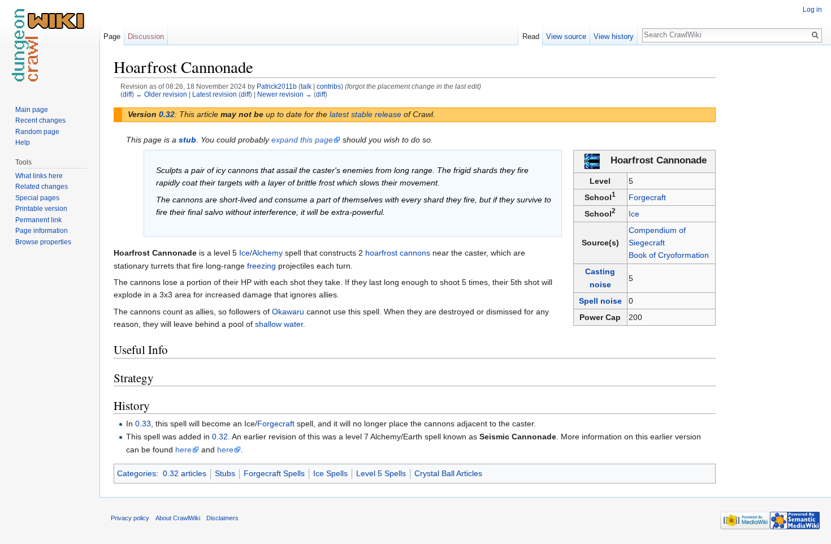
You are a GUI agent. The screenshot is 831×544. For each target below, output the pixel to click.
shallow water (279, 324)
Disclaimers (222, 518)
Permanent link (38, 220)
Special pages (37, 198)
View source (566, 36)
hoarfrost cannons (397, 252)
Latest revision (214, 94)
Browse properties (43, 242)
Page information (41, 231)
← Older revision (161, 94)
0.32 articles (184, 473)
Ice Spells (330, 473)
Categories (136, 473)
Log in (812, 10)
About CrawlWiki (177, 518)
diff (127, 94)
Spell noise (600, 300)
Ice (634, 213)
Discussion (146, 36)
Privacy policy (130, 518)
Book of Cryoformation (669, 255)
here (183, 449)
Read (530, 36)
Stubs (225, 473)
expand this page (302, 139)
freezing (261, 265)
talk (306, 86)
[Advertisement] (772, 226)
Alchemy (267, 252)
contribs (329, 86)
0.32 (167, 114)
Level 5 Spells (381, 473)
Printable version (41, 209)
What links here (39, 176)
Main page (31, 110)
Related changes (41, 187)
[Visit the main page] (50, 45)
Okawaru (288, 311)
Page (111, 36)
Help (22, 142)
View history (614, 36)
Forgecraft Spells (274, 473)
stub (187, 139)
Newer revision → (284, 94)
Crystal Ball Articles (448, 473)
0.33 (143, 423)
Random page (37, 132)
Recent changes (40, 120)
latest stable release (365, 114)
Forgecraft (647, 197)
